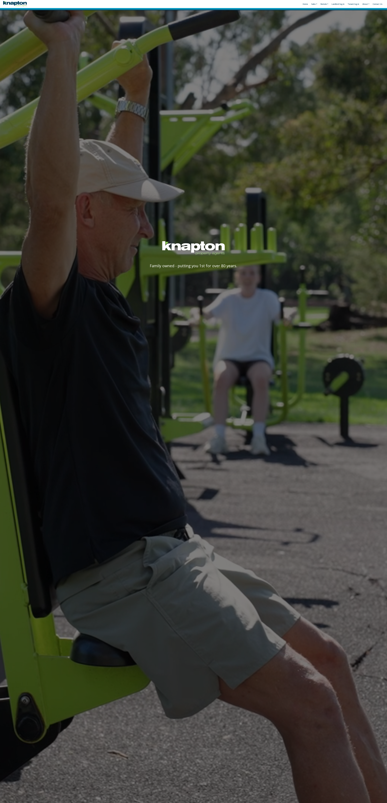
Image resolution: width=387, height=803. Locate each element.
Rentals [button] (323, 4)
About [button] (365, 4)
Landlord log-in (338, 4)
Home (305, 4)
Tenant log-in (353, 4)
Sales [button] (313, 4)
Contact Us (377, 4)
